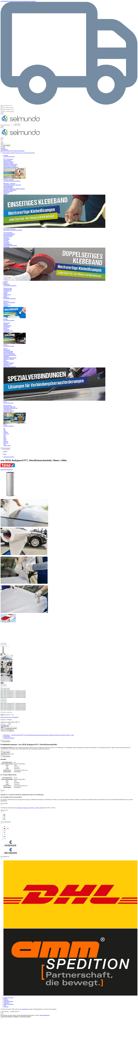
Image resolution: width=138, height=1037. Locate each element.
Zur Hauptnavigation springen (29, 1)
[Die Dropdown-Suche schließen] (18, 125)
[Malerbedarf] (14, 317)
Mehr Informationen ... (45, 1015)
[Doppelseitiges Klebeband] (54, 280)
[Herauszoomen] (2, 689)
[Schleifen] (14, 343)
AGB (4, 1005)
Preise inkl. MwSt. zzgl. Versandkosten (9, 717)
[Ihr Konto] (2, 143)
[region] (69, 590)
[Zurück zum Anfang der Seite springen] (2, 1013)
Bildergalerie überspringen (7, 469)
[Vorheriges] (2, 644)
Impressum (5, 1006)
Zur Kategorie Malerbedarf (9, 298)
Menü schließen (6, 145)
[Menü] (2, 113)
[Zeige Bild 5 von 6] (6, 646)
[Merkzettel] (1, 141)
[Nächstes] (5, 644)
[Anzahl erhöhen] (9, 724)
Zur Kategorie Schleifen (8, 320)
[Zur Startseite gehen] (21, 122)
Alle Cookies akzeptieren (25, 1016)
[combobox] (7, 125)
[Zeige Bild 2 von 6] (2, 646)
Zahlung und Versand (8, 997)
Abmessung (6, 722)
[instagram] (4, 817)
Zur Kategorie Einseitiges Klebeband (11, 181)
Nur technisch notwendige (6, 1016)
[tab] (38, 735)
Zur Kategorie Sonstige (8, 346)
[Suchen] (15, 125)
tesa (15, 762)
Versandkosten (25, 1009)
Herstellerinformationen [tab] (8, 738)
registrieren (5, 149)
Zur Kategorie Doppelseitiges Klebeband (12, 230)
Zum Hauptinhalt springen (7, 1)
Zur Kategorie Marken (8, 426)
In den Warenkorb (4, 726)
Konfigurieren (16, 1016)
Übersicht (3, 150)
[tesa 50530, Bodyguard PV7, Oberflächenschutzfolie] (11, 483)
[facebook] (4, 815)
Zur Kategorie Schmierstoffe (9, 285)
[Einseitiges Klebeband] (54, 227)
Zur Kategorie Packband (9, 156)
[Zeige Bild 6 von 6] (8, 646)
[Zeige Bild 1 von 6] (1, 646)
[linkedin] (4, 819)
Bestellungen (21, 150)
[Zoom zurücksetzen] (5, 689)
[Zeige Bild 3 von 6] (4, 646)
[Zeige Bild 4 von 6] (5, 646)
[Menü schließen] (4, 182)
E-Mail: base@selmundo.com (23, 807)
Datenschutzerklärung (8, 1004)
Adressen (16, 150)
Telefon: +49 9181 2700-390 (36, 807)
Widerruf (5, 999)
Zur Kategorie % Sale (8, 403)
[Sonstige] (54, 400)
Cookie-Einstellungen (8, 1001)
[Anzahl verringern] (2, 724)
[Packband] (14, 178)
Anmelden (3, 148)
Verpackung (6, 1002)
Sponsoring (6, 1000)
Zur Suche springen (17, 1)
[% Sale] (14, 423)
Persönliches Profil (9, 150)
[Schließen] (1, 687)
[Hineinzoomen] (8, 689)
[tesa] (69, 465)
